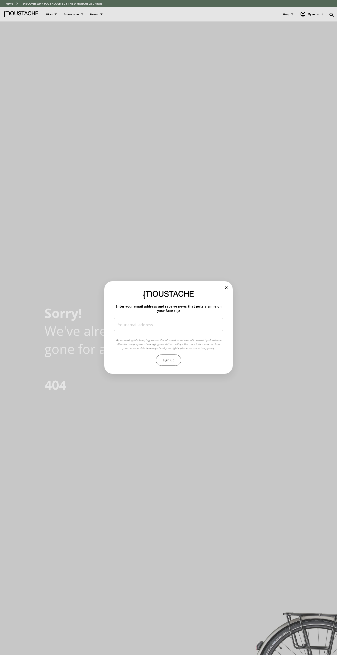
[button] (226, 287)
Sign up (168, 360)
